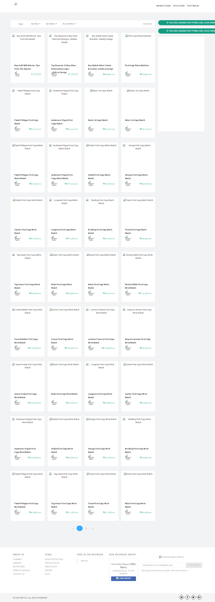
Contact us (18, 574)
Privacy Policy (52, 563)
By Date (35, 24)
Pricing (48, 570)
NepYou (84, 561)
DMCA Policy (51, 567)
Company (17, 559)
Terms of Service (21, 570)
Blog (47, 574)
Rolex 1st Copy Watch (135, 120)
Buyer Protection (54, 559)
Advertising (19, 567)
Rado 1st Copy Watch (98, 120)
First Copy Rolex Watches (137, 65)
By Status (50, 24)
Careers (17, 563)
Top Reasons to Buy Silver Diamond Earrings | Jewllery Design (63, 69)
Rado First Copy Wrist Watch (64, 394)
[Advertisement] (181, 84)
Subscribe (194, 565)
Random (147, 24)
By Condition (69, 24)
